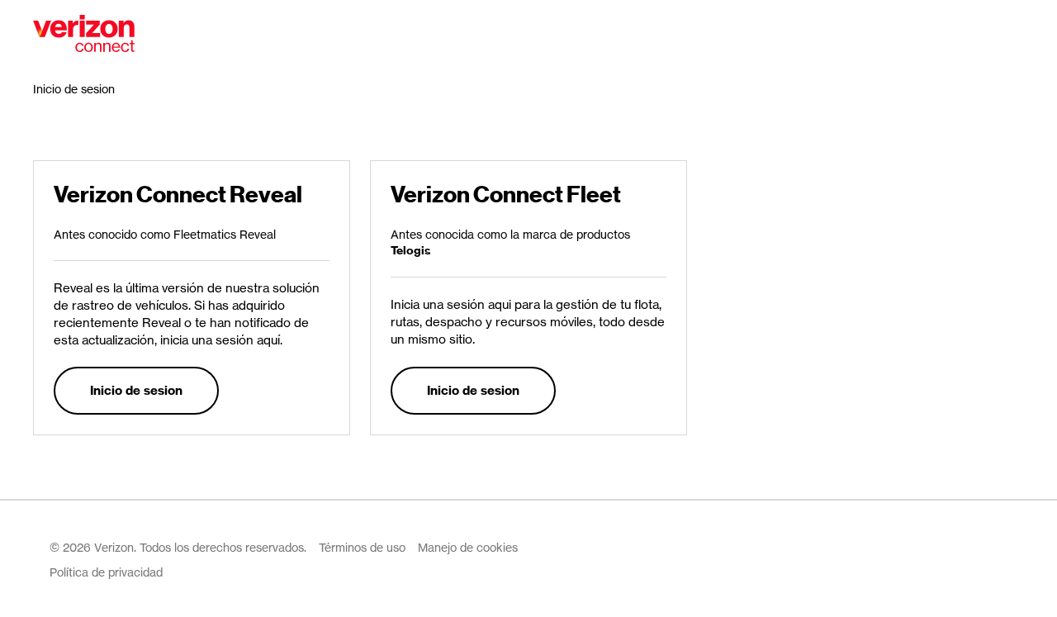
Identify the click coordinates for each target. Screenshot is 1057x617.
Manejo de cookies (468, 547)
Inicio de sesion (136, 390)
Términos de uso (362, 547)
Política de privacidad (106, 572)
